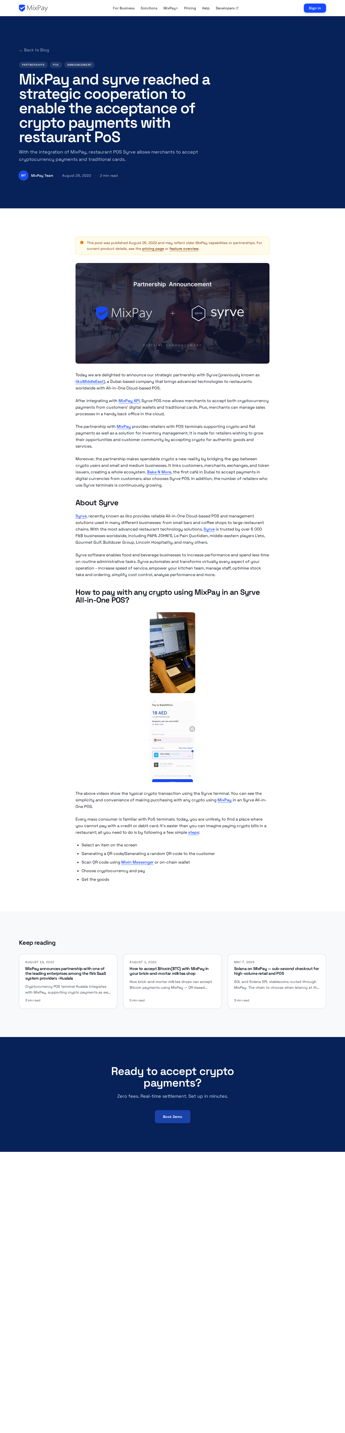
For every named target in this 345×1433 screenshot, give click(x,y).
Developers (225, 8)
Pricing (190, 8)
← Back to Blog (34, 50)
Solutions (149, 8)
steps (193, 832)
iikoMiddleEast (90, 381)
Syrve (81, 516)
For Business (124, 8)
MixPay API (129, 400)
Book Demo (172, 1116)
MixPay (124, 426)
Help (206, 8)
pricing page (153, 248)
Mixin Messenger (137, 862)
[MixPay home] (33, 8)
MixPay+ (170, 8)
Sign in (315, 8)
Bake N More (159, 472)
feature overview (184, 248)
